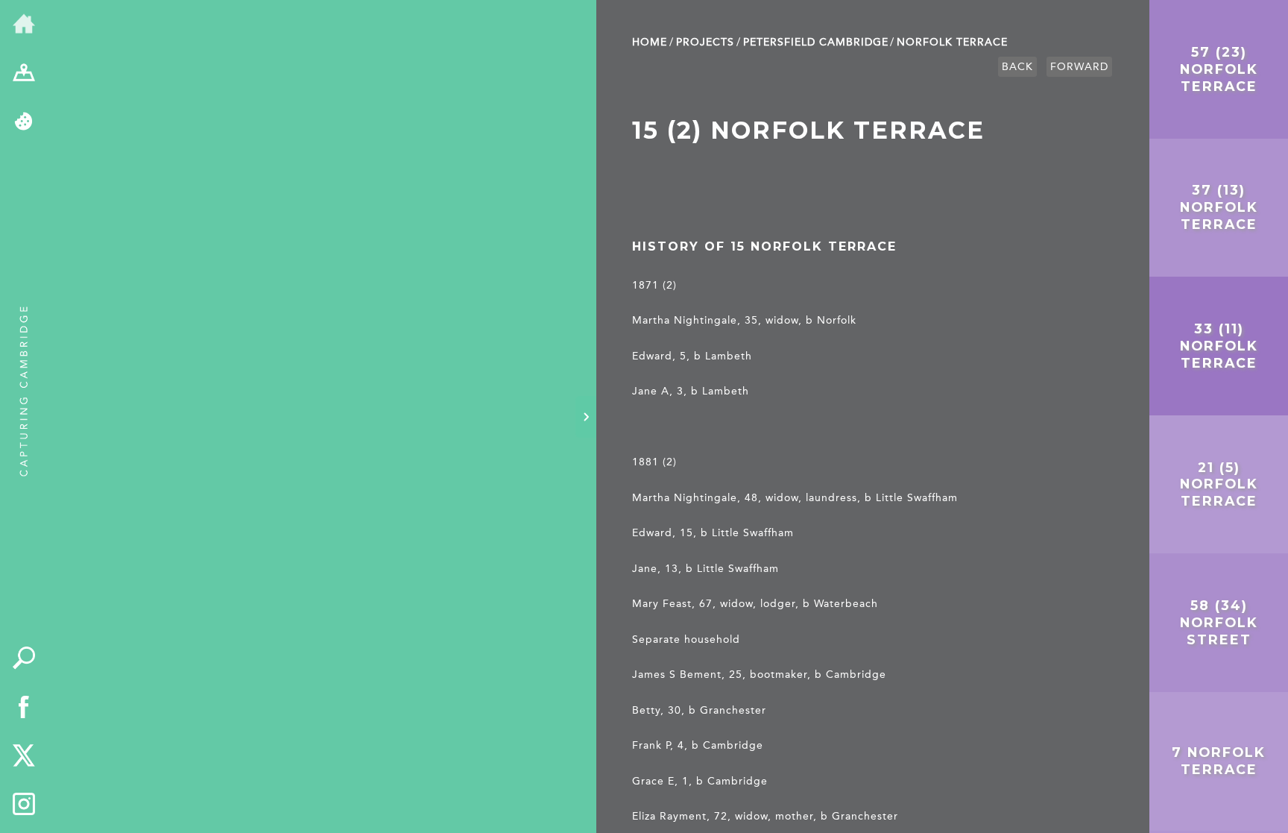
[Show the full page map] (24, 73)
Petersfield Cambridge (815, 42)
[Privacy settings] (24, 122)
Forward (1079, 66)
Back (1017, 66)
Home (649, 42)
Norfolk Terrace (952, 42)
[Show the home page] (24, 24)
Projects (705, 42)
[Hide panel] (585, 417)
